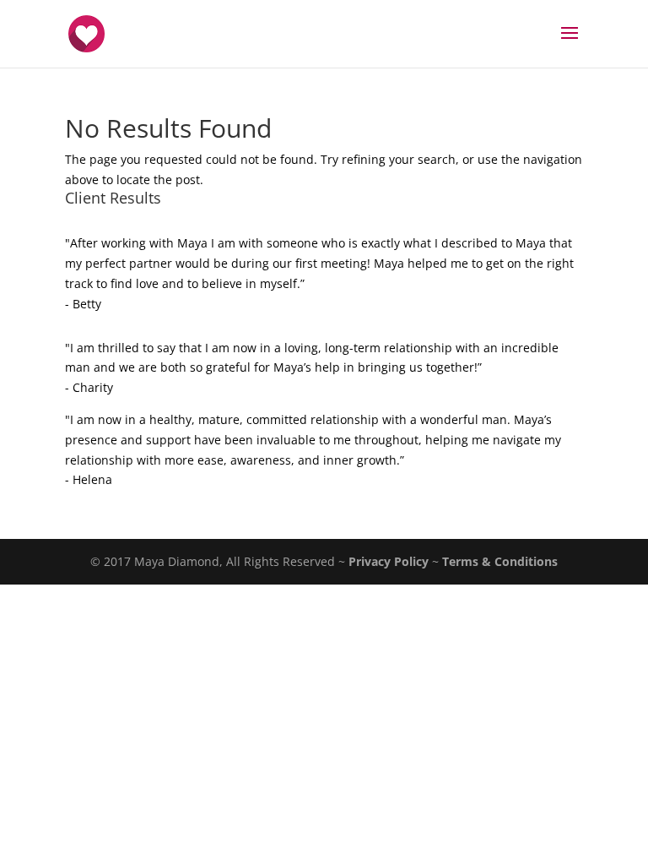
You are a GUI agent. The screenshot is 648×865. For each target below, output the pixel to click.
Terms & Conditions (500, 561)
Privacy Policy (388, 561)
